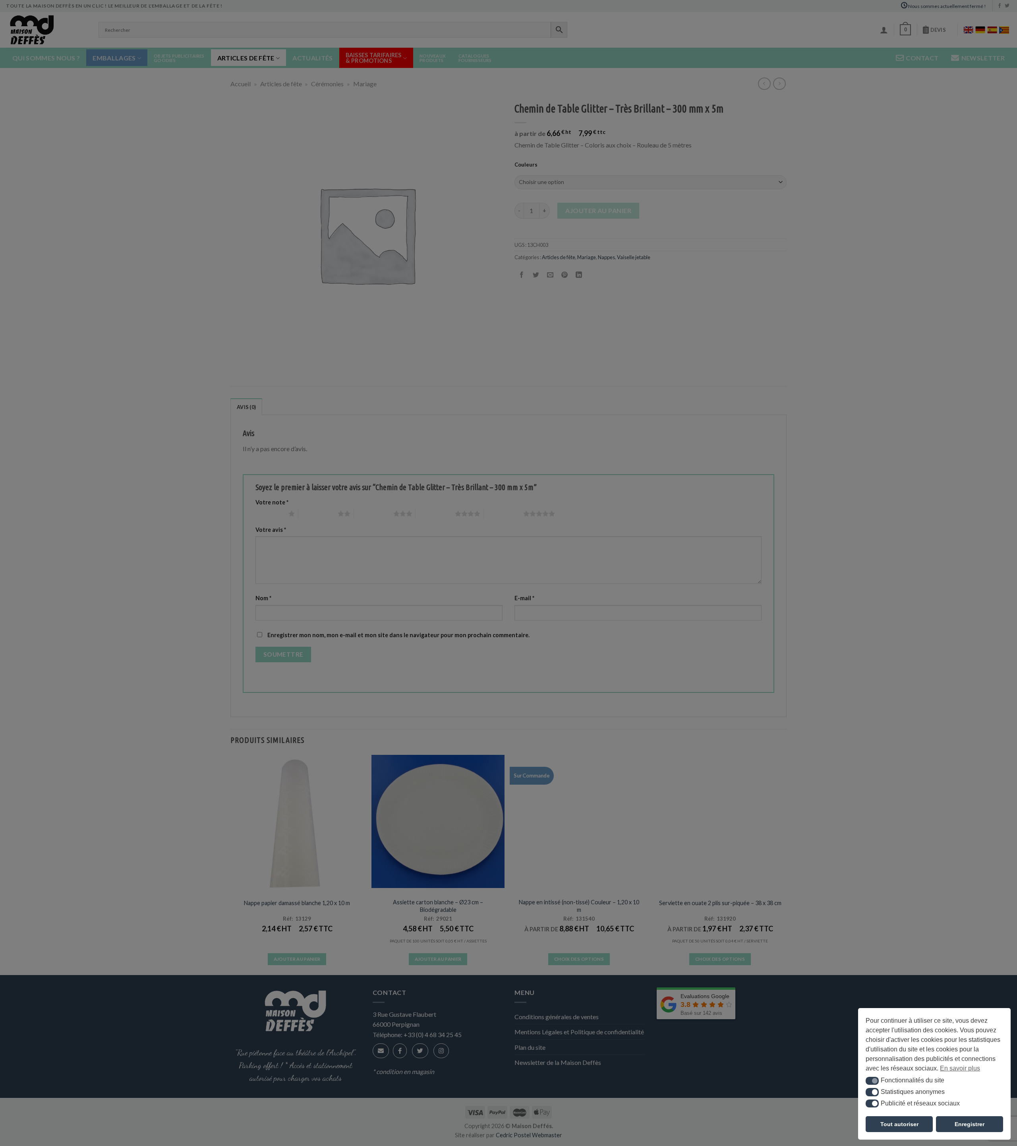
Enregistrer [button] (969, 1124)
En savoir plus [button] (960, 1068)
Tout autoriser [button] (899, 1124)
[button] (872, 1081)
